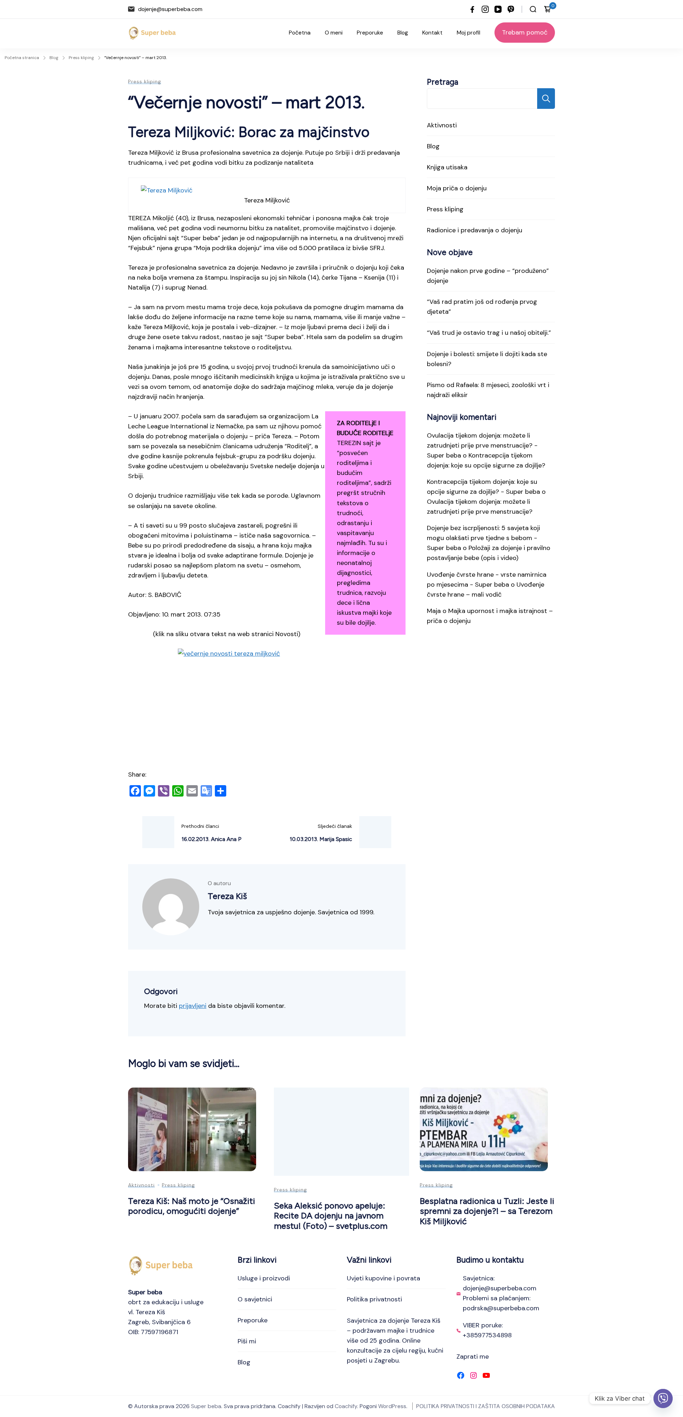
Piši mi (247, 1341)
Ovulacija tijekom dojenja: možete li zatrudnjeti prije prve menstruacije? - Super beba (482, 445)
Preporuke (370, 32)
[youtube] (498, 9)
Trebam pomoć (524, 32)
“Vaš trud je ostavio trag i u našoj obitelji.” (489, 332)
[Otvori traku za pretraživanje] (533, 9)
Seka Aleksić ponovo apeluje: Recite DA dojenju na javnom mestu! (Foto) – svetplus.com (330, 1215)
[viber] (510, 9)
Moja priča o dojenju (457, 188)
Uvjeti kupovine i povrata (383, 1278)
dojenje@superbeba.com (170, 9)
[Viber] (663, 1398)
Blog (402, 32)
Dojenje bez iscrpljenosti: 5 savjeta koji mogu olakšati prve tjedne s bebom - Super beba (483, 538)
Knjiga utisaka (447, 167)
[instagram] (485, 9)
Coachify (346, 1406)
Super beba (206, 1406)
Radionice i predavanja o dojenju (474, 230)
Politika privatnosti (374, 1299)
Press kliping (144, 81)
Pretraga (442, 82)
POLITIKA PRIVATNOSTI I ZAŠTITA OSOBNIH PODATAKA (485, 1406)
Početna (300, 32)
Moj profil (468, 32)
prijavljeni (192, 1005)
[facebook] (472, 9)
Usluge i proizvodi (264, 1278)
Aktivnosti (442, 125)
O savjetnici (255, 1299)
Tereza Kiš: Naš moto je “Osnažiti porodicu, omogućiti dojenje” (191, 1206)
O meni (334, 32)
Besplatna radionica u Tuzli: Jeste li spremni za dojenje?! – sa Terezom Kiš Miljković (487, 1211)
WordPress (392, 1406)
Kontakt (432, 32)
